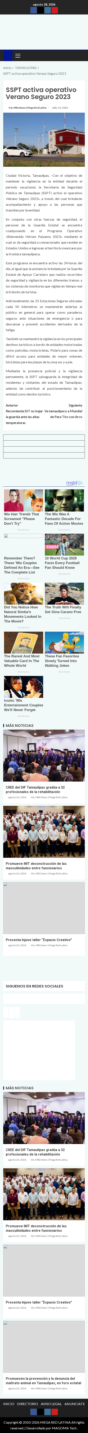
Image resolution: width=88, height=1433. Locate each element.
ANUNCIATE (75, 1404)
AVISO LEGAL (51, 1404)
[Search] (81, 56)
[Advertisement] (44, 471)
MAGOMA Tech (64, 1428)
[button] (17, 55)
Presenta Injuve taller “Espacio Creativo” (39, 940)
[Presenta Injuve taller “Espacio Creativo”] (44, 908)
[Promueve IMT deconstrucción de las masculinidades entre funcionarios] (44, 832)
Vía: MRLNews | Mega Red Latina (28, 107)
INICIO (8, 1404)
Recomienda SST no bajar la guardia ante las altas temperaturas (24, 414)
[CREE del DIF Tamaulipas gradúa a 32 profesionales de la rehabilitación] (44, 756)
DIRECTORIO (27, 1404)
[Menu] (17, 55)
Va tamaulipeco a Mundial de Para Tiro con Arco (63, 411)
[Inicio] (8, 55)
